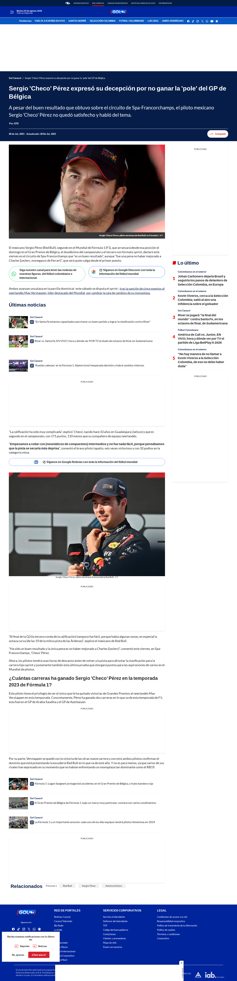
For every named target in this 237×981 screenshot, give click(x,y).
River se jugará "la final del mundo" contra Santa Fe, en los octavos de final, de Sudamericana (203, 319)
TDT (105, 925)
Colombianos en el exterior (192, 271)
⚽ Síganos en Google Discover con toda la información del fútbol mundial (127, 272)
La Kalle (58, 930)
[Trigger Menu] (12, 12)
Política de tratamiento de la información (177, 925)
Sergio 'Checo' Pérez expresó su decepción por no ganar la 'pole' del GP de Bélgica (65, 78)
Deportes (24, 946)
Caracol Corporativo (64, 956)
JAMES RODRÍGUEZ (173, 21)
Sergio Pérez (89, 885)
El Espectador (61, 943)
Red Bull (67, 885)
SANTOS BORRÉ (77, 21)
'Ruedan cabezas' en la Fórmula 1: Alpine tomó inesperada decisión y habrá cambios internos (89, 365)
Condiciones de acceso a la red (172, 917)
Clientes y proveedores (114, 938)
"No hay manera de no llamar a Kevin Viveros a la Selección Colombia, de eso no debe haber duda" (201, 360)
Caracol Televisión (63, 921)
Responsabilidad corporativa (171, 921)
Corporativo (163, 938)
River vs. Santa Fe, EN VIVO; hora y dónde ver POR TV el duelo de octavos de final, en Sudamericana (94, 340)
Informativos (165, 3)
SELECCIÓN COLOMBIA (103, 21)
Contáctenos (109, 934)
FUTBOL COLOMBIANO (131, 21)
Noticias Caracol (62, 917)
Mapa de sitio (109, 943)
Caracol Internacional (64, 951)
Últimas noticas (81, 3)
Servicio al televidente (114, 917)
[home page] (67, 3)
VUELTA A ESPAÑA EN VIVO (50, 21)
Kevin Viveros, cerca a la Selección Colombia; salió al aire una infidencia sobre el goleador (203, 300)
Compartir (220, 133)
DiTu (56, 938)
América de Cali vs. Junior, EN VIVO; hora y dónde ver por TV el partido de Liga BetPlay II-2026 (201, 339)
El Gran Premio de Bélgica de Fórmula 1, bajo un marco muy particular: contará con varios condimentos (95, 802)
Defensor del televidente (115, 921)
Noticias (42, 946)
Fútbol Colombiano (188, 330)
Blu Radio (58, 925)
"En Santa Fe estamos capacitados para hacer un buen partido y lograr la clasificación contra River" (93, 321)
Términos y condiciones (168, 934)
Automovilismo (113, 885)
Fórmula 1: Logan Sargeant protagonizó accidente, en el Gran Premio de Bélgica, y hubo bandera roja (94, 783)
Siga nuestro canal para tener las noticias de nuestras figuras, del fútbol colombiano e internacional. (48, 273)
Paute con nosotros (112, 947)
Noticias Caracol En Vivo (143, 3)
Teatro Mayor (61, 947)
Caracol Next (60, 960)
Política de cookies (166, 930)
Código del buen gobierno (115, 930)
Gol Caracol (98, 3)
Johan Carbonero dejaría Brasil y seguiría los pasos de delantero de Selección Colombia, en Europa (202, 280)
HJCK (57, 934)
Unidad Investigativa (118, 3)
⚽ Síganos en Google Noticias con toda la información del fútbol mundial (90, 461)
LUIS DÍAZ (152, 21)
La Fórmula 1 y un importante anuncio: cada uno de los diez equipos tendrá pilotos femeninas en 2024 (95, 822)
